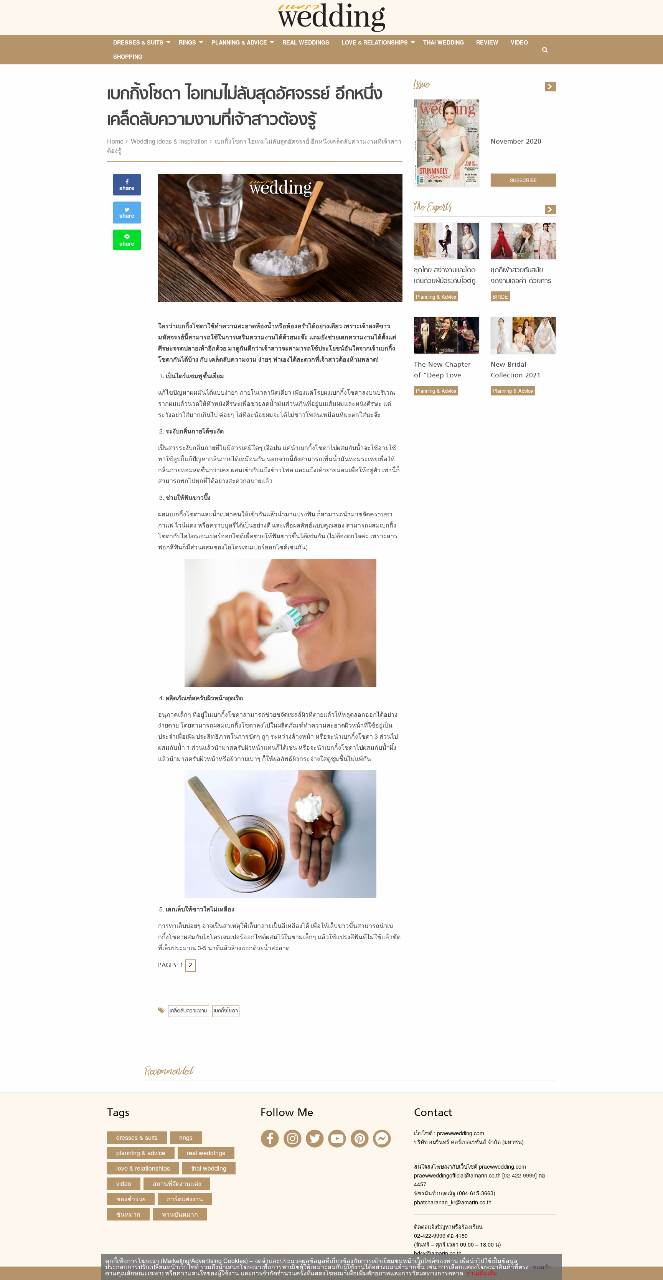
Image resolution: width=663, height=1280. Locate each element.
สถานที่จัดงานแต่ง (177, 1183)
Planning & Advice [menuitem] (239, 42)
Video (123, 1183)
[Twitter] (315, 1138)
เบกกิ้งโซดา (226, 1011)
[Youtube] (338, 1138)
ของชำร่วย (130, 1198)
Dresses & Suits (137, 1137)
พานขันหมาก (180, 1214)
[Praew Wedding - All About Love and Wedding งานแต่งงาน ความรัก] (331, 16)
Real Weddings (206, 1152)
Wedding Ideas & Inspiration (169, 141)
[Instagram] (293, 1138)
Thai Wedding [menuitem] (443, 42)
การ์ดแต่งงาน (185, 1198)
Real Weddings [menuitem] (305, 42)
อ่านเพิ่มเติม (480, 1272)
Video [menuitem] (519, 42)
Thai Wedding (208, 1168)
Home (115, 141)
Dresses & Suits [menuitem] (138, 42)
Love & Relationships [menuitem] (374, 42)
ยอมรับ (542, 1267)
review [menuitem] (487, 42)
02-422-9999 (519, 1175)
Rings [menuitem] (187, 42)
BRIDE (500, 296)
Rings (186, 1137)
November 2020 (516, 141)
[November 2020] (551, 86)
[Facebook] (271, 1138)
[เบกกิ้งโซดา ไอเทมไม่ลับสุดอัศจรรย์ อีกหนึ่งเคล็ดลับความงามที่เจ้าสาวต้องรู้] (551, 209)
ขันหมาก (128, 1214)
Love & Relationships (143, 1168)
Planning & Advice (436, 296)
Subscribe (523, 180)
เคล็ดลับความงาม (188, 1011)
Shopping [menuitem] (127, 56)
